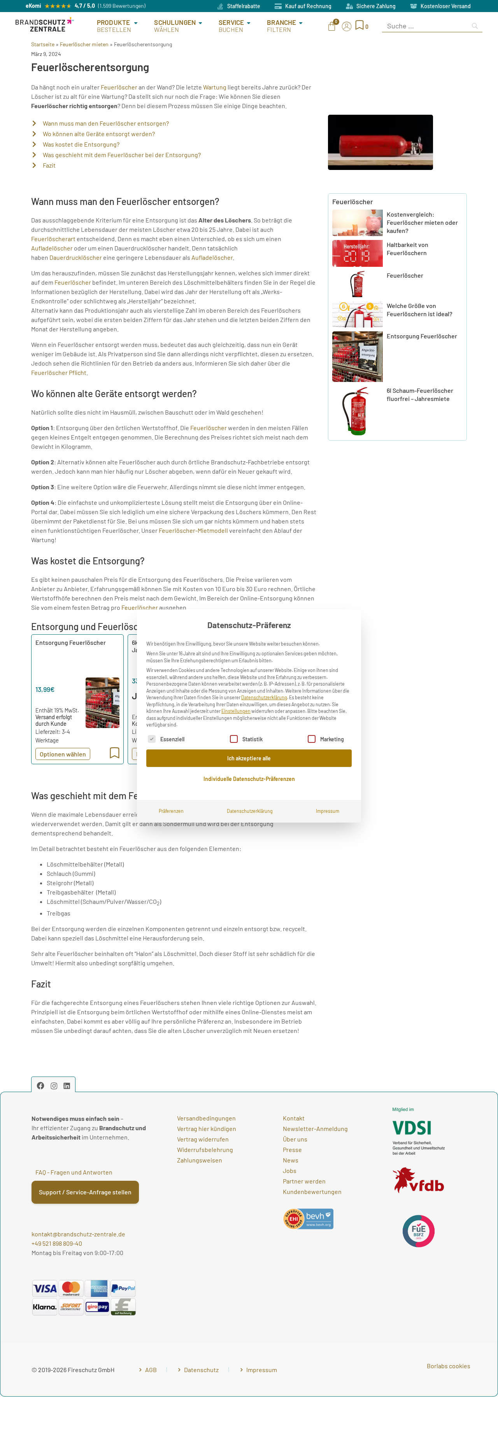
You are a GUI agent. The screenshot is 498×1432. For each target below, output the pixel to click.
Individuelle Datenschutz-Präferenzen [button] (249, 779)
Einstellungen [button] (236, 711)
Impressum (327, 811)
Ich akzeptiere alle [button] (249, 758)
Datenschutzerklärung (264, 697)
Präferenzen (171, 811)
